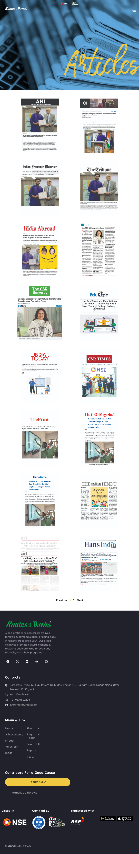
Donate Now (38, 782)
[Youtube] (36, 661)
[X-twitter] (17, 661)
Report (31, 750)
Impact (9, 740)
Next (80, 600)
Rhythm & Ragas (33, 736)
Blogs (8, 752)
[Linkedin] (27, 661)
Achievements (14, 734)
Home (9, 728)
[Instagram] (46, 661)
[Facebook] (8, 661)
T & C (30, 756)
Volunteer (11, 746)
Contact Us (34, 744)
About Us (32, 728)
